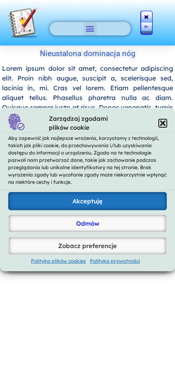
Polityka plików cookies (58, 261)
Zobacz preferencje (87, 246)
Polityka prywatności (115, 261)
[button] (163, 123)
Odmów (87, 223)
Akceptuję (87, 201)
